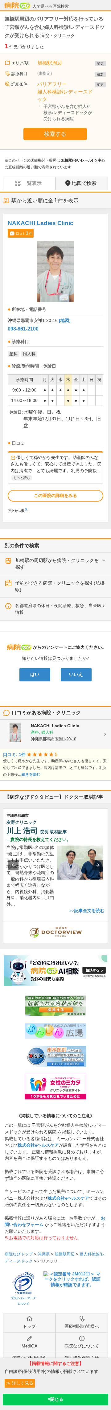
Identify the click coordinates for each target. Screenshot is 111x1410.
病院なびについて (81, 1345)
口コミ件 (24, 233)
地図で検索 (84, 183)
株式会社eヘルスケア (38, 1145)
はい (34, 674)
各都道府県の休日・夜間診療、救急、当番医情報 (58, 609)
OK (55, 1399)
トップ (29, 1326)
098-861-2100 (23, 328)
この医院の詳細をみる (55, 495)
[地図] (65, 320)
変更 (100, 63)
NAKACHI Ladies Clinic (40, 223)
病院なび (17, 5)
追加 (100, 74)
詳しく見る (21, 1383)
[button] (13, 865)
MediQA (29, 1345)
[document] (55, 365)
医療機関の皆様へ (81, 1326)
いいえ (76, 674)
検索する (55, 134)
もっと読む (21, 478)
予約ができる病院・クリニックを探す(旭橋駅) (60, 586)
